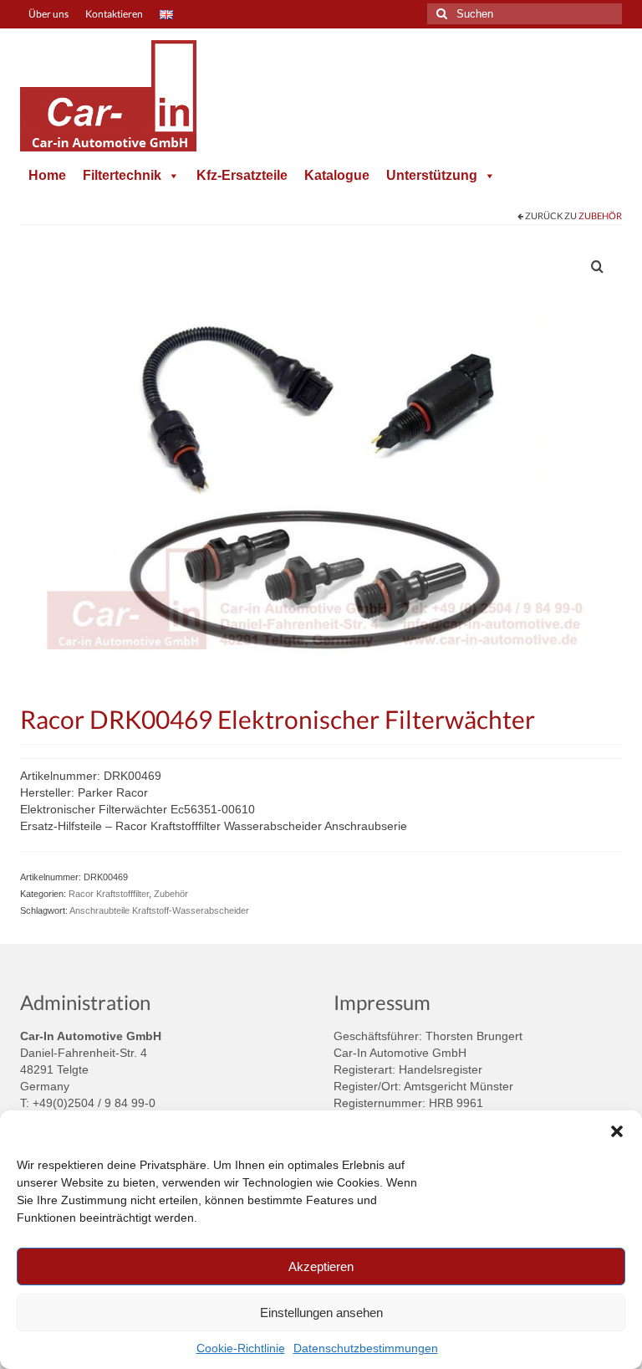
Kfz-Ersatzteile (242, 175)
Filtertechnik (122, 175)
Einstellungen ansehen (321, 1312)
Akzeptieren (321, 1266)
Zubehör (600, 215)
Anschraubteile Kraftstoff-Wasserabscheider (159, 910)
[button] (617, 1131)
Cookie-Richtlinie (240, 1348)
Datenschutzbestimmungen (365, 1348)
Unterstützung (431, 175)
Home (47, 175)
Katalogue (336, 175)
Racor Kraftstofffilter (109, 894)
